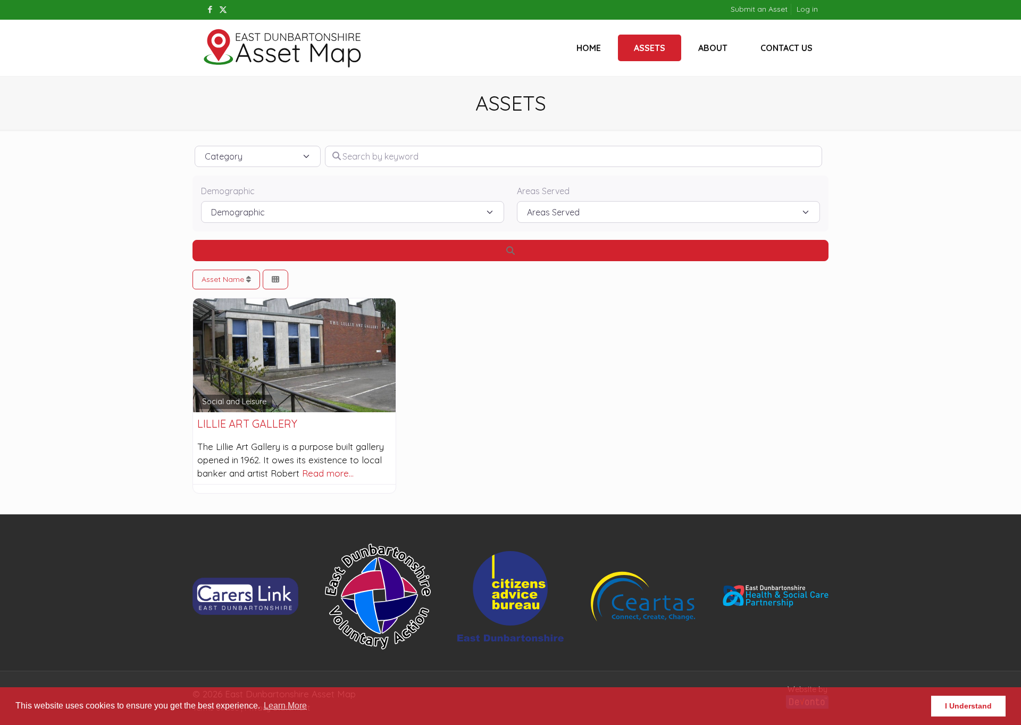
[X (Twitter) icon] (223, 9)
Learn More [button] (285, 705)
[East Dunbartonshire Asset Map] (283, 48)
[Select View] (275, 279)
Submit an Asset (759, 9)
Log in (807, 9)
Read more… (328, 473)
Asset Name (224, 279)
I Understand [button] (968, 706)
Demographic (228, 191)
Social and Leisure (234, 401)
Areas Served (543, 191)
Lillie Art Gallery (247, 423)
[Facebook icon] (210, 9)
